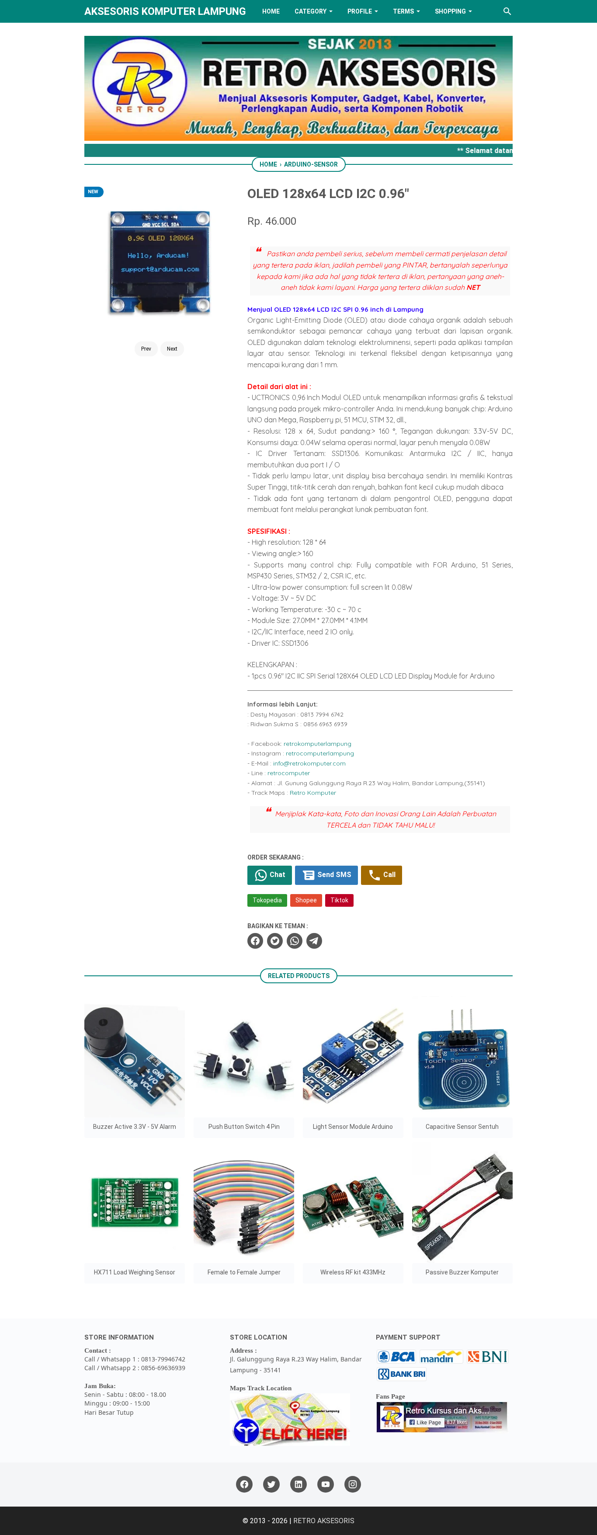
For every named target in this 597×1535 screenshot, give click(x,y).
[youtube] (325, 1484)
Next (172, 349)
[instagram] (352, 1484)
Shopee (306, 900)
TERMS (403, 11)
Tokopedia (267, 900)
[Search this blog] (507, 11)
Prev (146, 349)
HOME (271, 11)
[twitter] (275, 941)
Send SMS (333, 875)
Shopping (450, 11)
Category (310, 11)
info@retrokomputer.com (309, 763)
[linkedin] (298, 1484)
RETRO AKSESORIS (323, 1521)
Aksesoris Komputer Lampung (165, 11)
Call (389, 875)
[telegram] (314, 941)
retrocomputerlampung (320, 753)
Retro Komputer (313, 793)
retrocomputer (288, 773)
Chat (276, 875)
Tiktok (339, 900)
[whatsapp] (294, 941)
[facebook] (255, 941)
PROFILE (359, 11)
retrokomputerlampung (317, 744)
